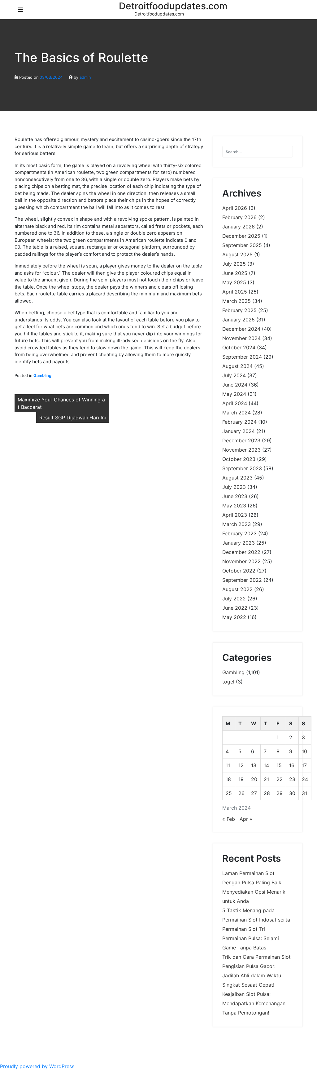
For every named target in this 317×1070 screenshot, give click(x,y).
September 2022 (242, 580)
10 (304, 751)
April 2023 (234, 515)
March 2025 (236, 301)
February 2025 (239, 310)
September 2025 (242, 245)
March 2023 (236, 524)
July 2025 (234, 264)
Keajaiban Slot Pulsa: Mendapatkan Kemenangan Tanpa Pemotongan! (253, 1003)
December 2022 (241, 552)
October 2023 (238, 459)
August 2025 (237, 254)
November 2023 (241, 450)
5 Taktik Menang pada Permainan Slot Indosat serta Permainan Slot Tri (256, 919)
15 (279, 765)
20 (254, 779)
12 (241, 765)
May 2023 (234, 505)
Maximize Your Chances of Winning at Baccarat (61, 403)
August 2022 (237, 589)
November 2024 (241, 338)
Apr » (246, 819)
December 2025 (241, 236)
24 (305, 779)
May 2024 (234, 394)
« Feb (228, 819)
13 (253, 765)
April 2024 (234, 403)
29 (279, 793)
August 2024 (237, 366)
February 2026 (239, 217)
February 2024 (239, 422)
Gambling (42, 375)
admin (85, 77)
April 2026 (234, 208)
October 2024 (238, 347)
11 (228, 765)
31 (304, 793)
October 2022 (238, 571)
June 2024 (234, 385)
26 (241, 793)
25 (229, 793)
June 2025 (234, 273)
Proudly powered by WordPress (37, 1066)
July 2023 (234, 487)
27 (254, 793)
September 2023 (242, 468)
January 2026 (238, 226)
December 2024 (241, 329)
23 (292, 779)
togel (228, 682)
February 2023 (239, 533)
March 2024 (236, 412)
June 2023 (234, 496)
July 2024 (234, 375)
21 (266, 779)
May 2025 (234, 282)
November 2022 (241, 561)
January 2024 (238, 431)
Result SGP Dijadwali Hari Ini (72, 417)
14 (266, 765)
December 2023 (241, 440)
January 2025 (238, 319)
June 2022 (234, 608)
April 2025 (234, 292)
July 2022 (234, 598)
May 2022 (234, 617)
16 (291, 765)
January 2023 (238, 543)
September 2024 (242, 357)
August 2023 (237, 478)
